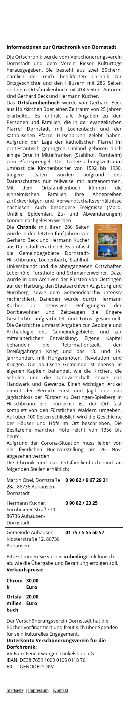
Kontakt (60, 690)
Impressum (38, 690)
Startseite (15, 690)
